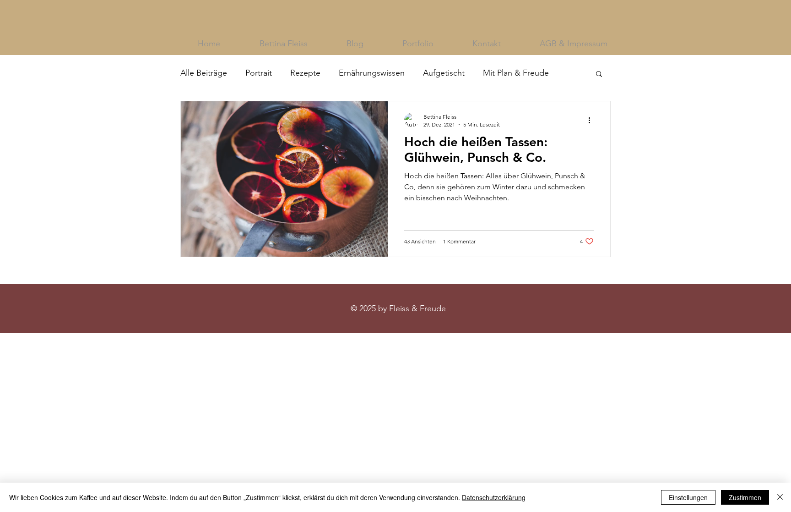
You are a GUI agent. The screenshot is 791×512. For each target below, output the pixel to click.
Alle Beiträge (203, 73)
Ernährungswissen (372, 73)
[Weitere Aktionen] (592, 120)
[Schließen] (780, 497)
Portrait (258, 73)
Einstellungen (688, 497)
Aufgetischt (444, 73)
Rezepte (305, 73)
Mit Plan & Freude (516, 73)
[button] (599, 74)
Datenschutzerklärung (494, 497)
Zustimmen (745, 497)
